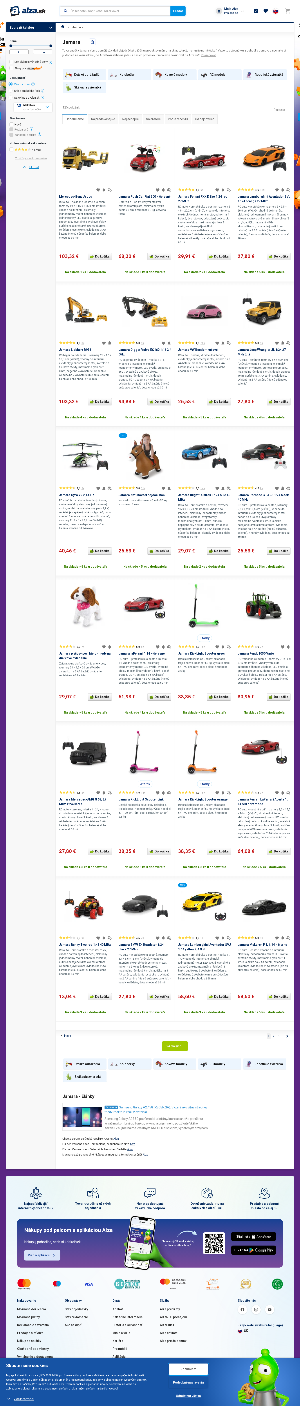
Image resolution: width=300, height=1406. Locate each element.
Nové (17, 124)
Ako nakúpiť (73, 1325)
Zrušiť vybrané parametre (31, 158)
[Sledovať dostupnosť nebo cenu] (104, 190)
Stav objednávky (76, 1309)
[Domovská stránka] (63, 27)
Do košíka (102, 256)
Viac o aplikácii (39, 1255)
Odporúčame (75, 119)
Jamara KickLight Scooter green (202, 653)
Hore (67, 1036)
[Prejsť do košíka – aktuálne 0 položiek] (287, 11)
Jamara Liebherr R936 (75, 350)
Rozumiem (188, 1369)
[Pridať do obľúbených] (98, 190)
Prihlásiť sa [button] (231, 13)
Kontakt (117, 1309)
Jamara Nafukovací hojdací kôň (142, 495)
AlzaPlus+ (167, 1325)
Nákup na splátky (29, 1341)
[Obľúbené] (265, 11)
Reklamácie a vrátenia (33, 1325)
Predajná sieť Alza (30, 1333)
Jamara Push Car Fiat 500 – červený (144, 196)
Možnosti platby (28, 1317)
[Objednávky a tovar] (256, 11)
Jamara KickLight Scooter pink (141, 799)
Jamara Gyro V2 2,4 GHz (76, 495)
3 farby (205, 638)
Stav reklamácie (76, 1317)
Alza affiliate (168, 1333)
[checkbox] (30, 62)
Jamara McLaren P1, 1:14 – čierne (262, 944)
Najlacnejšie (130, 119)
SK (246, 1330)
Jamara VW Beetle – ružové (198, 350)
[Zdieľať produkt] (92, 41)
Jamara (77, 27)
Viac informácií (24, 1399)
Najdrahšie (153, 119)
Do (50, 45)
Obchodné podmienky (33, 1349)
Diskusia (279, 110)
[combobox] (115, 11)
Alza (116, 1138)
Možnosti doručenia (31, 1309)
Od (10, 45)
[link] (31, 167)
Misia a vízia (121, 1333)
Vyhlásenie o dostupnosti (35, 1356)
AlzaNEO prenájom (173, 1317)
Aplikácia (119, 1356)
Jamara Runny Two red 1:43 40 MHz (85, 944)
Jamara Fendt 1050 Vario (256, 653)
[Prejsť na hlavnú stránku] (28, 11)
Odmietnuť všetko (188, 1396)
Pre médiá (119, 1349)
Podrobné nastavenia (188, 1382)
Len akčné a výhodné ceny (31, 61)
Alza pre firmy (170, 1309)
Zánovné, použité (25, 134)
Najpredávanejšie (103, 119)
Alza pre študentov (173, 1341)
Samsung (111, 1107)
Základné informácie (127, 1317)
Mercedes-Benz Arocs (75, 196)
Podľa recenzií (178, 119)
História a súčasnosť (127, 1325)
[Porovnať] (109, 190)
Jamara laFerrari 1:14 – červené (142, 653)
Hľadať (178, 11)
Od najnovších (204, 119)
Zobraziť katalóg (21, 27)
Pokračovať (208, 55)
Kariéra (117, 1341)
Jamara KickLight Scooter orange (203, 799)
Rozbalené (21, 129)
